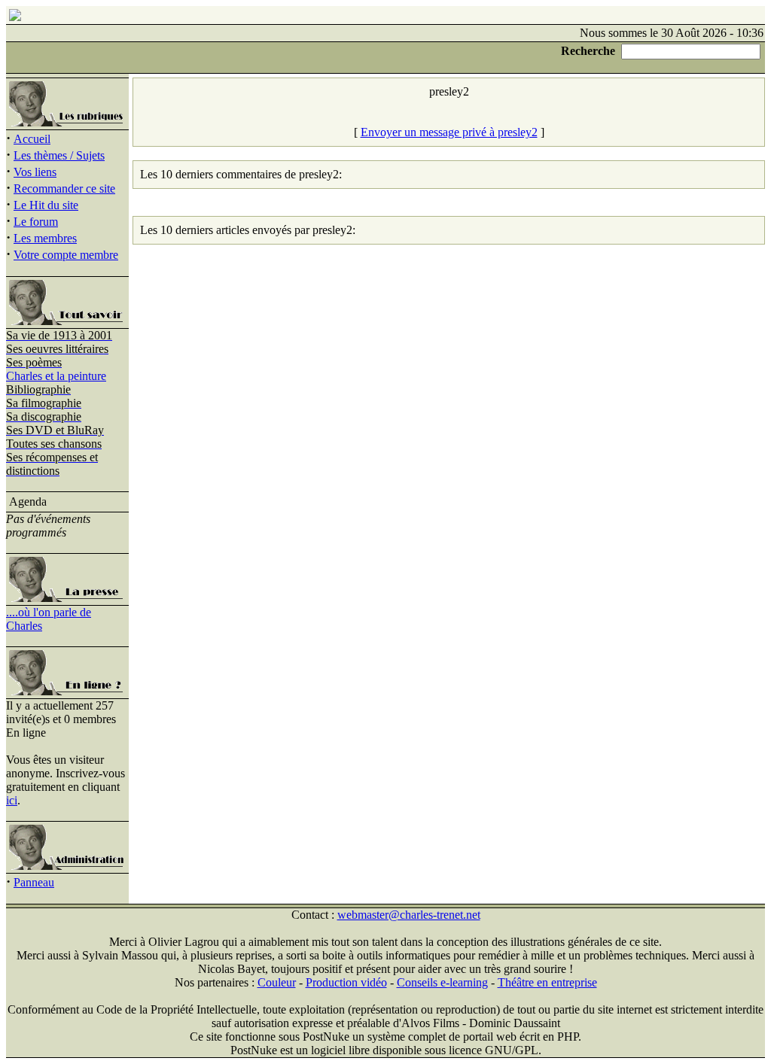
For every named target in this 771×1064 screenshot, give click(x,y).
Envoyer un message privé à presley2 (449, 132)
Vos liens (35, 172)
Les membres (45, 238)
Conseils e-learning (442, 982)
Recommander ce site (64, 188)
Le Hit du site (46, 205)
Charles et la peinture (56, 375)
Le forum (36, 221)
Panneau (34, 882)
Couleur (277, 982)
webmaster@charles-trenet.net (408, 914)
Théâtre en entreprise (547, 982)
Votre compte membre (66, 254)
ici (11, 800)
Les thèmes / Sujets (59, 155)
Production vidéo (346, 982)
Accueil (32, 138)
